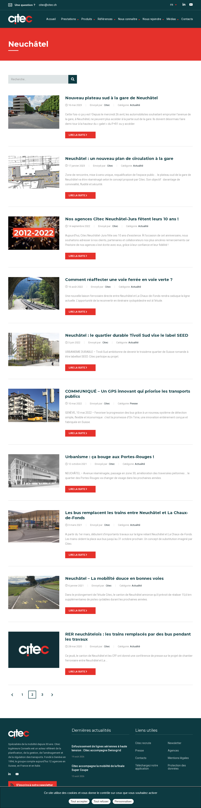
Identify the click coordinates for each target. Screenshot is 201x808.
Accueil (51, 19)
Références (105, 19)
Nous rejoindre (152, 19)
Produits (86, 19)
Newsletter (174, 743)
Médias (171, 19)
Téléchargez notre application (146, 767)
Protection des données (177, 767)
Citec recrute (143, 743)
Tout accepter (79, 801)
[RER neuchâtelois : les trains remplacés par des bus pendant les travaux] (33, 650)
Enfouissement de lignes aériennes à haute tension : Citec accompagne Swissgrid (99, 748)
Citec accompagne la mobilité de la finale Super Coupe (98, 768)
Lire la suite (77, 135)
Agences (173, 750)
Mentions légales (178, 758)
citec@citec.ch (48, 4)
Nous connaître (127, 19)
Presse (139, 750)
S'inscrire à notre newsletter (34, 785)
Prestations (68, 19)
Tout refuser (101, 801)
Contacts (187, 19)
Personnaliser (123, 801)
